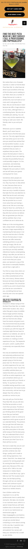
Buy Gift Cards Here (14, 9)
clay (5, 43)
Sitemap (20, 546)
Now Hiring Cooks (14, 14)
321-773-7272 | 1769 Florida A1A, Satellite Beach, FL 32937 (14, 3)
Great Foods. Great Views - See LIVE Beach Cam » (13, 27)
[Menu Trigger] (24, 23)
